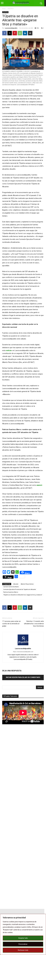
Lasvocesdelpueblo (11, 28)
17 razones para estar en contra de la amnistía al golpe (11, 623)
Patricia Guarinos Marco (10, 592)
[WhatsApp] (20, 33)
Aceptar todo (23, 938)
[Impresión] (30, 33)
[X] (9, 33)
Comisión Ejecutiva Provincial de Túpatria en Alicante (19, 589)
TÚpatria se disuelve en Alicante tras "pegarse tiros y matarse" (22, 595)
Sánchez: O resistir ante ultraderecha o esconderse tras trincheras (34, 623)
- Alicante (15, 584)
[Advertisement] (19, 765)
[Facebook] (4, 33)
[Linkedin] (25, 33)
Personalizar (23, 944)
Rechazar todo (23, 950)
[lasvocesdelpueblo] (21, 2)
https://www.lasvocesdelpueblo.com (23, 651)
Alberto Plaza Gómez (27, 584)
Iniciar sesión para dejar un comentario (23, 677)
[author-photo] (23, 645)
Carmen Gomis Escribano (11, 586)
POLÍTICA (11, 9)
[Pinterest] (15, 33)
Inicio (4, 9)
